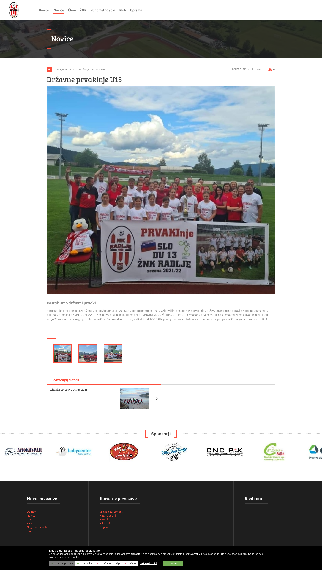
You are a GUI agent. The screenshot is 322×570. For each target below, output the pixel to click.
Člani (72, 10)
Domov (44, 10)
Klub (122, 10)
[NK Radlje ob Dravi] (14, 10)
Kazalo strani (108, 515)
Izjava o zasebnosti (111, 511)
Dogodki (100, 69)
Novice (59, 10)
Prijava (104, 527)
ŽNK (83, 10)
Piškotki (105, 523)
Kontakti (105, 519)
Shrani (173, 563)
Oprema (136, 10)
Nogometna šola (102, 10)
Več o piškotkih (148, 563)
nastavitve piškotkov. (70, 557)
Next (317, 452)
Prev (5, 452)
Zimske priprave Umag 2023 (105, 388)
